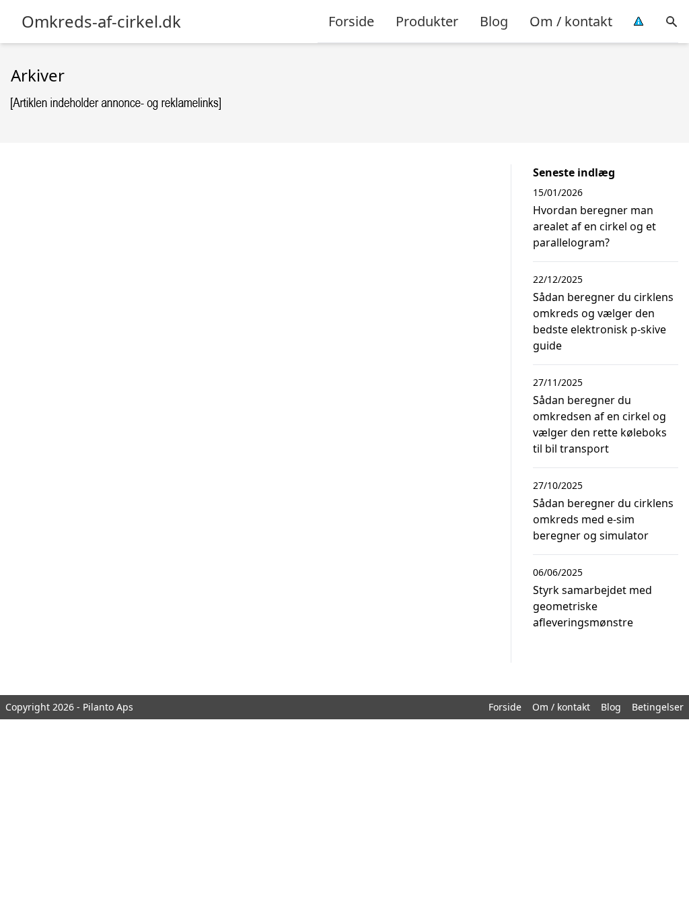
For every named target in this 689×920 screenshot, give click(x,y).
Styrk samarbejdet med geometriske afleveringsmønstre (592, 606)
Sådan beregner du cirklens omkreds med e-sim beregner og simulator (603, 519)
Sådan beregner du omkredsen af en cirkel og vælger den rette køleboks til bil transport (600, 424)
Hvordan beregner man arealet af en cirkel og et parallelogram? (594, 226)
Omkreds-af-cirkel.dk (101, 21)
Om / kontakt (571, 21)
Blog (494, 21)
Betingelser (658, 706)
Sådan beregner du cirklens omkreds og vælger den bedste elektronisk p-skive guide (603, 321)
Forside (351, 21)
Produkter (427, 21)
